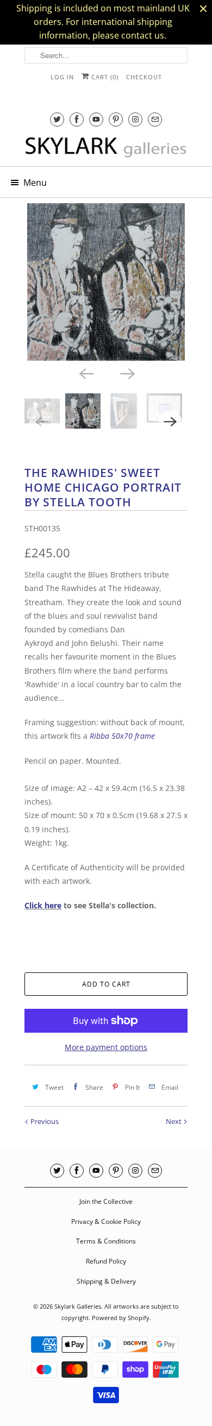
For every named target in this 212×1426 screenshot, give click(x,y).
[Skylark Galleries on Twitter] (57, 119)
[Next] (127, 373)
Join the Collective (106, 1201)
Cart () (104, 77)
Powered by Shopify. (121, 1318)
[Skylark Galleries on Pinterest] (116, 119)
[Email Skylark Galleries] (155, 119)
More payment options (106, 1047)
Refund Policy (106, 1261)
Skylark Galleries (77, 1306)
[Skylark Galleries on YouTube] (96, 119)
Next (174, 1121)
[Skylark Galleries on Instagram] (135, 119)
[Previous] (85, 373)
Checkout (144, 77)
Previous (44, 1121)
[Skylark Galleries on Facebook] (77, 119)
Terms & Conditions (106, 1241)
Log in (62, 77)
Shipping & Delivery (106, 1281)
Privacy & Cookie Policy (106, 1221)
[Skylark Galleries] (106, 148)
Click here (42, 905)
